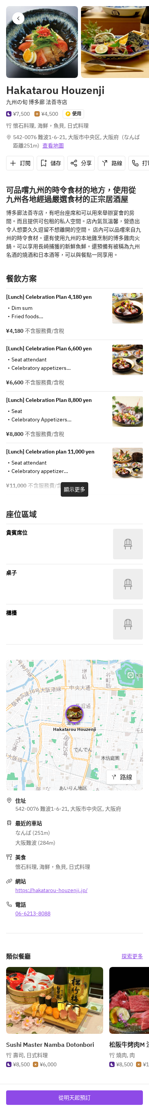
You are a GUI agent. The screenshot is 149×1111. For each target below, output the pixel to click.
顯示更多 (74, 489)
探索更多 (132, 956)
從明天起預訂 (74, 1097)
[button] (18, 18)
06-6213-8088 (32, 913)
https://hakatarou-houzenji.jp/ (51, 890)
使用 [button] (76, 114)
